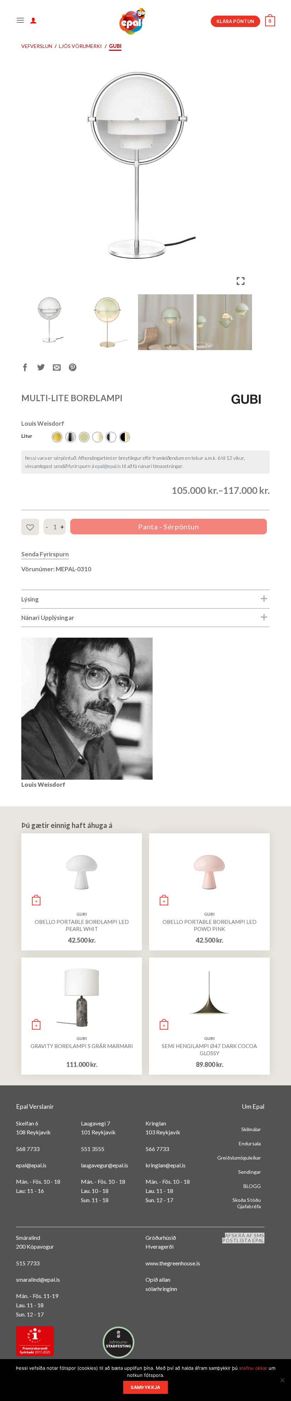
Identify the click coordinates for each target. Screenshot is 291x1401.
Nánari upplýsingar (47, 617)
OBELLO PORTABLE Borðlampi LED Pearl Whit (82, 925)
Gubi (115, 46)
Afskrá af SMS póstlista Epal (243, 1238)
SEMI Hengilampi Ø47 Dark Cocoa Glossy (209, 1049)
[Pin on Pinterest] (77, 369)
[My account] (33, 21)
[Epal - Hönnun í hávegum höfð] (132, 21)
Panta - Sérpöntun (168, 526)
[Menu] (20, 21)
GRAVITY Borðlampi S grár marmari (82, 1046)
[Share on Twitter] (45, 369)
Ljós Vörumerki (80, 46)
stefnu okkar (253, 1368)
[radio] (57, 437)
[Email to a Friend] (61, 369)
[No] (282, 1382)
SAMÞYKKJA (145, 1387)
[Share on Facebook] (29, 369)
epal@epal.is (108, 466)
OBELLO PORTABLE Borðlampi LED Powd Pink (210, 925)
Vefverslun (36, 46)
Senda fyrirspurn (45, 554)
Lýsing (30, 599)
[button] (241, 178)
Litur (26, 436)
